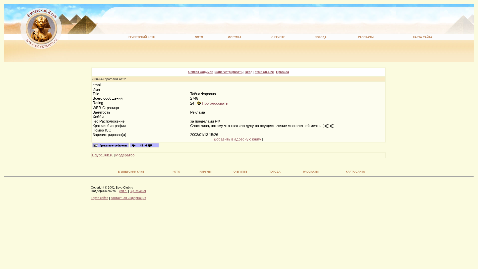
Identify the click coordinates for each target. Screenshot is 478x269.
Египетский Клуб (141, 37)
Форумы (234, 37)
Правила (282, 72)
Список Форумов (200, 72)
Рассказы (366, 37)
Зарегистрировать (228, 72)
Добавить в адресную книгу (237, 139)
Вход (248, 72)
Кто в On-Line (264, 72)
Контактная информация (128, 198)
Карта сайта (422, 37)
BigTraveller (138, 191)
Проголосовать (215, 103)
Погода (321, 37)
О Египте (278, 37)
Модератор (124, 155)
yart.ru (123, 191)
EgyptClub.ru (102, 155)
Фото (199, 37)
